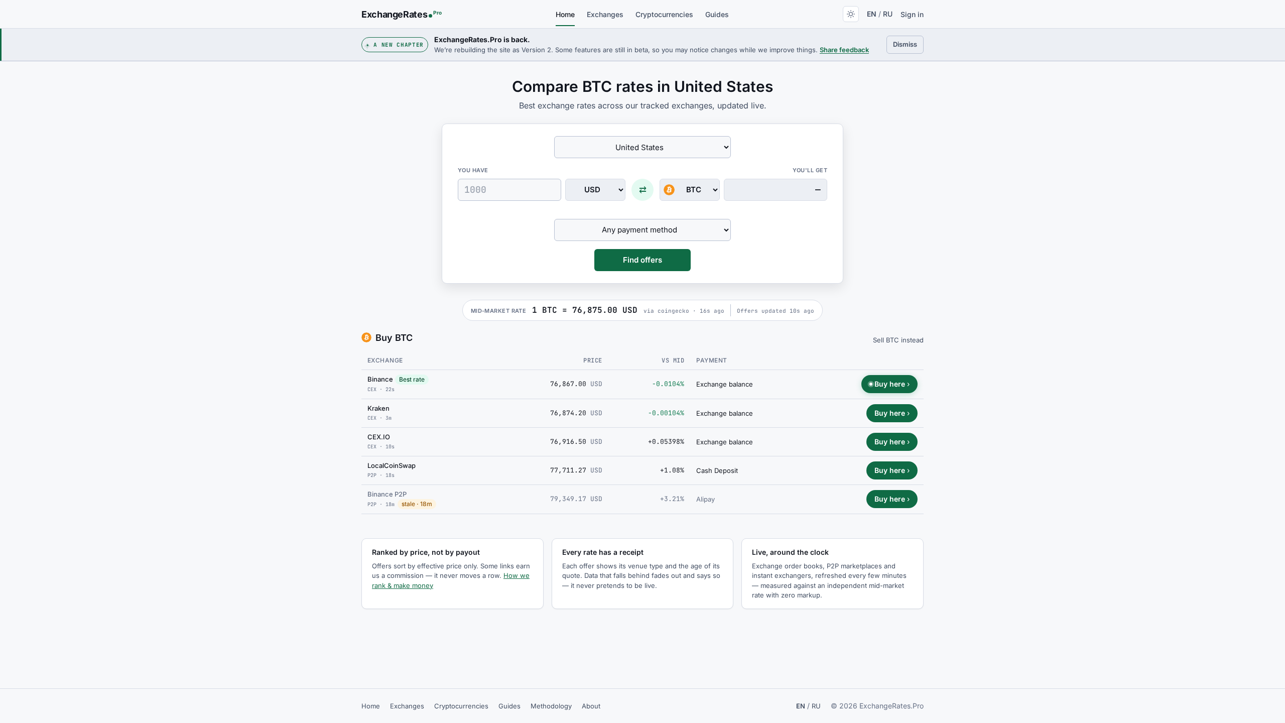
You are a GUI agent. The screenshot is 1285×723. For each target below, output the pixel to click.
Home (565, 14)
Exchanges (605, 14)
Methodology (551, 706)
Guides (717, 14)
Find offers (642, 260)
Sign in (912, 14)
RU (887, 14)
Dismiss (908, 44)
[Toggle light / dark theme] (851, 14)
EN (871, 14)
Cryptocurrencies (664, 14)
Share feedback (844, 50)
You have (473, 170)
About (591, 706)
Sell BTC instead (898, 340)
